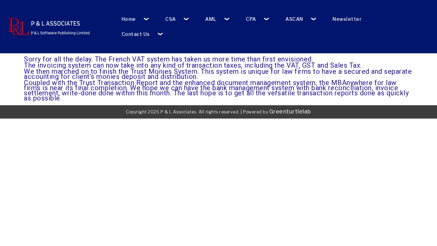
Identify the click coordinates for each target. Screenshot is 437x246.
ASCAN (294, 19)
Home (129, 19)
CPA (251, 19)
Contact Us (136, 34)
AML (210, 19)
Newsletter (347, 19)
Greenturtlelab (290, 111)
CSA (170, 19)
